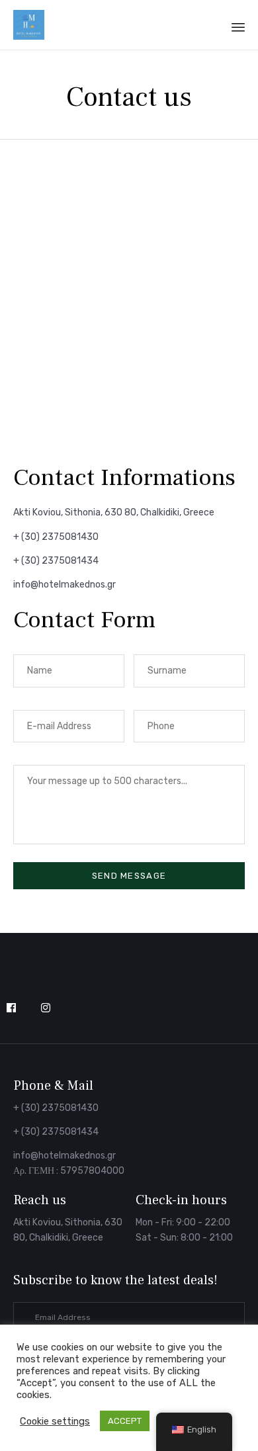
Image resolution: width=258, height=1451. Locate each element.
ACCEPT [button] (125, 1421)
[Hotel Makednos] (28, 25)
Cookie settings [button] (55, 1421)
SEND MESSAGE (129, 876)
